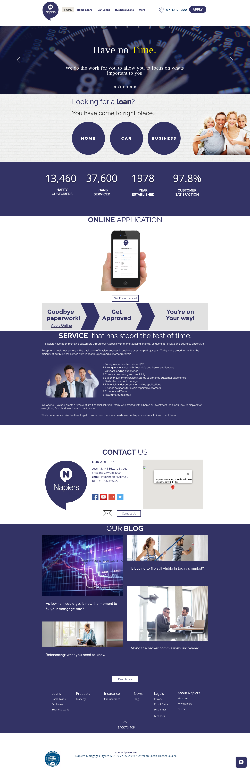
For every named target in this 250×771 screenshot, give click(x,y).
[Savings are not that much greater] (131, 87)
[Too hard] (123, 87)
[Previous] (18, 60)
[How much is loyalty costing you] (115, 87)
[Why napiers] (135, 87)
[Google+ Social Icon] (112, 497)
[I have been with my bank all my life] (127, 87)
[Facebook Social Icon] (95, 497)
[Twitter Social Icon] (120, 497)
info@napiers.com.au (114, 477)
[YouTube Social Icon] (103, 497)
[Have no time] (119, 87)
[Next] (231, 60)
